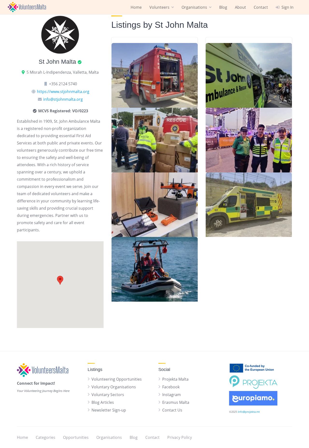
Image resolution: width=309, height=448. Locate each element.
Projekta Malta (175, 379)
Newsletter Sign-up (108, 410)
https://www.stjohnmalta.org (63, 91)
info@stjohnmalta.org (63, 99)
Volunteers (159, 7)
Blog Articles (102, 402)
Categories (45, 437)
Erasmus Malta (175, 402)
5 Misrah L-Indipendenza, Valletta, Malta (63, 72)
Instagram (171, 394)
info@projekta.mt (249, 411)
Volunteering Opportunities (116, 379)
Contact (261, 7)
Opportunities (76, 437)
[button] (60, 280)
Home (136, 7)
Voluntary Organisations (113, 387)
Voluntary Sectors (107, 394)
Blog (223, 7)
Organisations (194, 7)
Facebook (171, 387)
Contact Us (172, 410)
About (240, 7)
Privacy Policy (179, 437)
